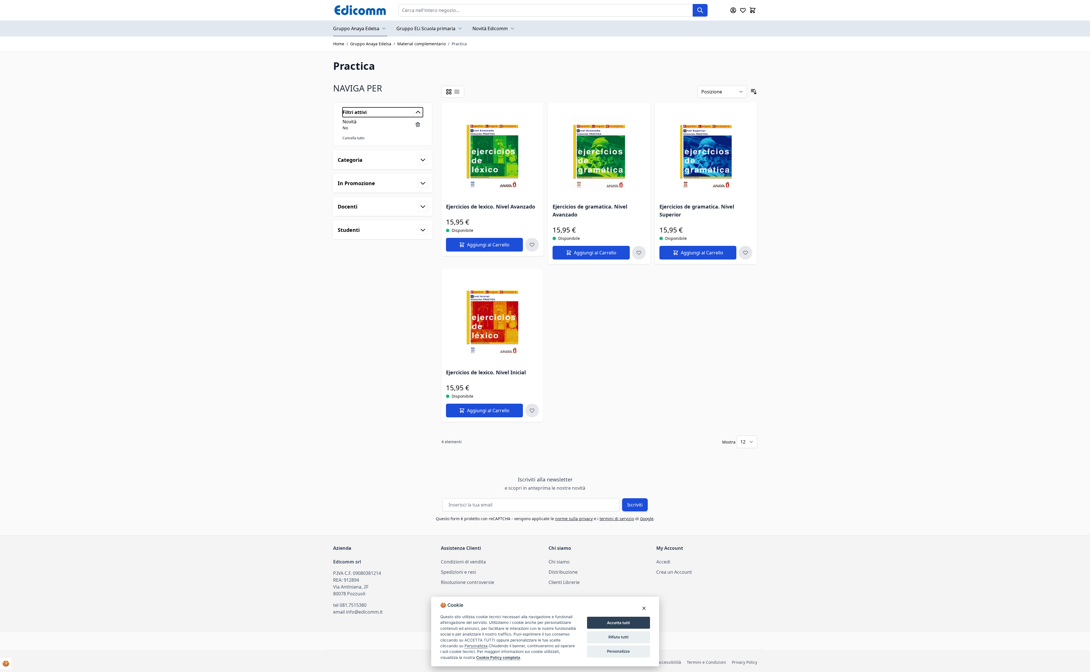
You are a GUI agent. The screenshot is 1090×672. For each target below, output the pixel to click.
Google (646, 518)
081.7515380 (353, 605)
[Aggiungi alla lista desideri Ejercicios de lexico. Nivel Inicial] (532, 410)
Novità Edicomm (490, 28)
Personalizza (618, 651)
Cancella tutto (353, 138)
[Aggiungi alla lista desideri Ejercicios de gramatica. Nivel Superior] (745, 253)
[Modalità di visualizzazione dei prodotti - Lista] (456, 91)
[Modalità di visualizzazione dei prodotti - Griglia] (448, 91)
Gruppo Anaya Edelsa (356, 28)
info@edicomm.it (364, 612)
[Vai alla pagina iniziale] (360, 10)
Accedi (663, 562)
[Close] (644, 608)
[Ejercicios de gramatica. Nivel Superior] (706, 153)
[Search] (700, 10)
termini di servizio (617, 518)
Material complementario (421, 43)
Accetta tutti (618, 622)
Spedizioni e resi (458, 572)
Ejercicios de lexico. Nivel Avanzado (490, 206)
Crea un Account (674, 572)
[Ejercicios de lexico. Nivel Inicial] (492, 319)
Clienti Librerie (564, 582)
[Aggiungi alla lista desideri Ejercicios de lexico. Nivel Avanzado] (532, 245)
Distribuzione (563, 572)
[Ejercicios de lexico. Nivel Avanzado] (492, 153)
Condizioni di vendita (463, 562)
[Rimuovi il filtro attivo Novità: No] (418, 124)
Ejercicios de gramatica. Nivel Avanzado (590, 210)
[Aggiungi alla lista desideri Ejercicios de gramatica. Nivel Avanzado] (639, 253)
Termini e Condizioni (706, 662)
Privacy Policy (744, 662)
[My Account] (733, 10)
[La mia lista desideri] (742, 10)
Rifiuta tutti (618, 637)
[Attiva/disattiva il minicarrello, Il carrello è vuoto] (752, 10)
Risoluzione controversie (467, 582)
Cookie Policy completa (498, 657)
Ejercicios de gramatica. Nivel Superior (696, 210)
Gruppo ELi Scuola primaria (425, 28)
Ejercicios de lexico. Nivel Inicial (486, 372)
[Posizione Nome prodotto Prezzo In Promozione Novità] (722, 91)
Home (338, 43)
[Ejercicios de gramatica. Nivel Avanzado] (599, 153)
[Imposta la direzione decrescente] (753, 91)
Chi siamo (559, 562)
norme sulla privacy (574, 518)
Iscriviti (635, 505)
